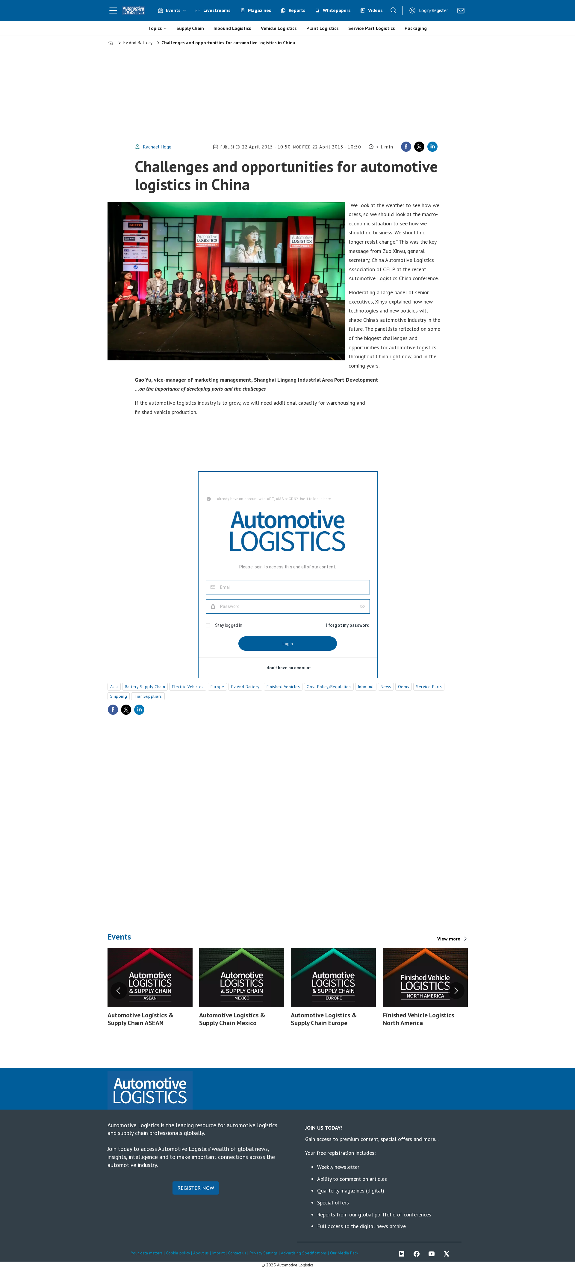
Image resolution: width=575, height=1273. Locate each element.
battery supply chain (145, 686)
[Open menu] (113, 10)
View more (448, 939)
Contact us (237, 1253)
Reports (297, 10)
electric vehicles (188, 686)
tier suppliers (148, 696)
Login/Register (433, 10)
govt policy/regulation (329, 686)
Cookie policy (178, 1253)
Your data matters (147, 1253)
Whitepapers (337, 10)
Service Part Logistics (371, 28)
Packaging (416, 28)
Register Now (195, 1187)
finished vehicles (283, 686)
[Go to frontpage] (133, 10)
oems (403, 686)
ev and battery (245, 686)
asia (114, 686)
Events (173, 10)
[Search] (394, 10)
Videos (375, 10)
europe (217, 686)
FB (418, 1253)
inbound (366, 686)
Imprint (218, 1253)
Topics (155, 28)
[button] (119, 990)
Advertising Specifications (304, 1253)
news (386, 686)
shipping (118, 696)
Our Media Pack (344, 1253)
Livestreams (217, 10)
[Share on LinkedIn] (432, 146)
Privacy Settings (263, 1253)
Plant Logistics (322, 28)
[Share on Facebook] (406, 146)
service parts (429, 686)
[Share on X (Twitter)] (419, 146)
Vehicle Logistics (279, 28)
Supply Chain (190, 28)
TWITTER (448, 1253)
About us (201, 1253)
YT (433, 1253)
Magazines (259, 10)
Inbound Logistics (232, 28)
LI (403, 1253)
